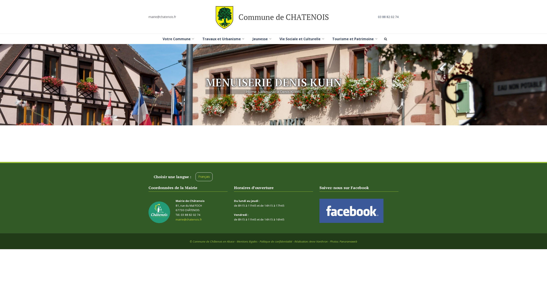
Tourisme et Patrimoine (353, 39)
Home (251, 91)
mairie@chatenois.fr (162, 17)
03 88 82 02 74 (388, 17)
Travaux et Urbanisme (221, 39)
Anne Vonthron (318, 241)
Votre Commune (177, 39)
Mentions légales (247, 241)
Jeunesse (260, 39)
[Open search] (386, 39)
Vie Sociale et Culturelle (300, 39)
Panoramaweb (348, 241)
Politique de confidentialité (276, 241)
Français (204, 177)
